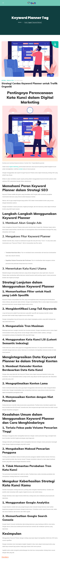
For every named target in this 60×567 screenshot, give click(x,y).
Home (19, 22)
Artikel (4, 80)
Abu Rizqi (20, 80)
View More (5, 557)
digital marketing (13, 166)
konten (21, 169)
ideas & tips (10, 80)
